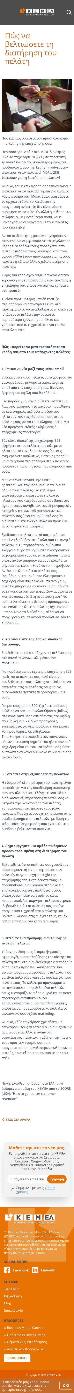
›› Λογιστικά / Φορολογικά (24, 1349)
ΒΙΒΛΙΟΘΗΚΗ (16, 1358)
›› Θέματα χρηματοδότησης (25, 1342)
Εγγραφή (57, 1179)
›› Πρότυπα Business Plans (24, 1335)
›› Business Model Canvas (23, 1327)
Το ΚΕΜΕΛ (12, 1289)
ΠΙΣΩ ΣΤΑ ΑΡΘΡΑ (18, 1119)
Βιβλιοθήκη (13, 1296)
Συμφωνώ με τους (35, 1190)
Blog (7, 1303)
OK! (66, 1385)
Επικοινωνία (13, 1310)
